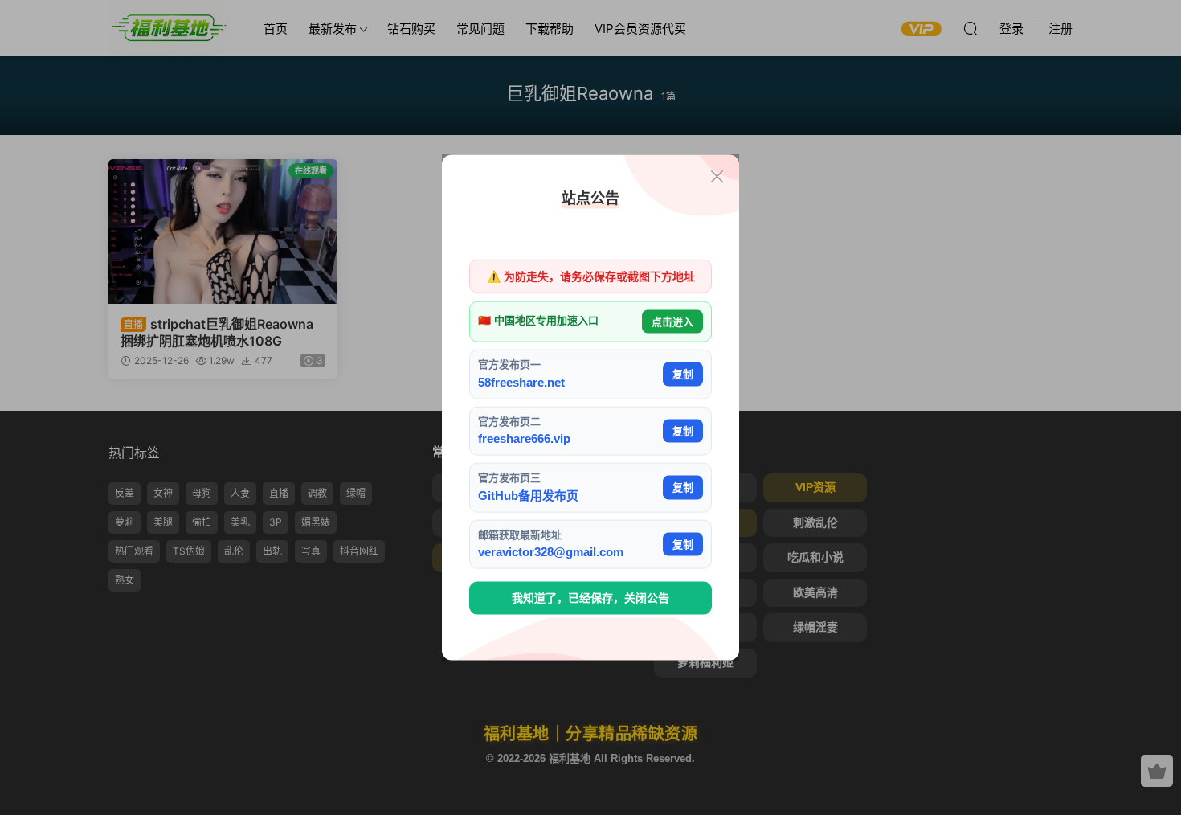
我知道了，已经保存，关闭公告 (590, 598)
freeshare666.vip (524, 438)
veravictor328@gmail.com (550, 552)
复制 (682, 374)
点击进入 (672, 321)
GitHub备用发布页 (528, 495)
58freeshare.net (521, 381)
